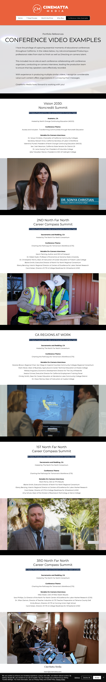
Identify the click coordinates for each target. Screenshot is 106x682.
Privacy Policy (60, 679)
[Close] (103, 677)
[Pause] (10, 207)
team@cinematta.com (52, 672)
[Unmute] (13, 207)
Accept (97, 678)
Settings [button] (77, 678)
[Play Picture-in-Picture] (92, 207)
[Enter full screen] (96, 207)
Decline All (86, 678)
